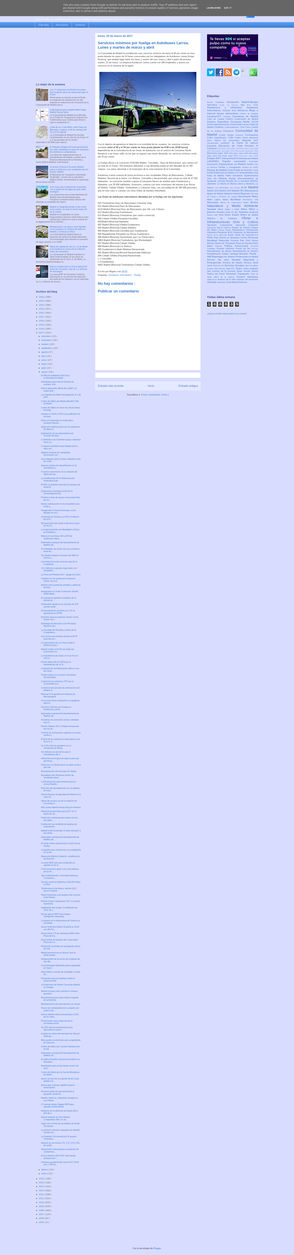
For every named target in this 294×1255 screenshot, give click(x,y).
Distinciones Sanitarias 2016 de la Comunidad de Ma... (57, 492)
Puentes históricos (226, 248)
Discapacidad (214, 143)
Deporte (248, 140)
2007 (41, 1214)
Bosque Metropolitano (228, 113)
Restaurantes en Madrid (247, 257)
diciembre (46, 336)
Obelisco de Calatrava (224, 218)
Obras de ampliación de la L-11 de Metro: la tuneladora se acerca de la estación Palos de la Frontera (69, 249)
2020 (41, 321)
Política (229, 245)
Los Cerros (235, 188)
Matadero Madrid (232, 193)
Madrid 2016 (213, 191)
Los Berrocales (222, 188)
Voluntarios (221, 282)
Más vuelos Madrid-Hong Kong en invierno (61, 807)
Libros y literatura (246, 184)
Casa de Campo (216, 119)
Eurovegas (253, 161)
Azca (235, 110)
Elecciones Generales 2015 (229, 148)
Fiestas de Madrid (217, 170)
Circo (248, 127)
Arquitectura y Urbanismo (227, 107)
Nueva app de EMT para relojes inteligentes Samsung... (55, 915)
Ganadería (238, 175)
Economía (212, 146)
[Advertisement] (62, 55)
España (228, 161)
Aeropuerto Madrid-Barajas (242, 102)
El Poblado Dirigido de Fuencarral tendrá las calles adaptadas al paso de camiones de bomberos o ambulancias (69, 149)
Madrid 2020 (225, 191)
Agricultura (213, 105)
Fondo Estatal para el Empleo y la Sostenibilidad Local (232, 173)
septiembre (46, 348)
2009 (41, 1206)
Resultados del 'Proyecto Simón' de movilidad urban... (57, 776)
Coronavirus (251, 134)
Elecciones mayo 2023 (248, 156)
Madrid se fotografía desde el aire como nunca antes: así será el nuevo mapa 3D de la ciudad (68, 209)
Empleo (211, 158)
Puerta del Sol (244, 248)
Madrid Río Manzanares (245, 190)
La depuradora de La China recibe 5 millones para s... (58, 644)
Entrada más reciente (111, 385)
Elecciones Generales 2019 (223, 151)
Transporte (243, 273)
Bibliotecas (243, 110)
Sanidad (237, 259)
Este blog (44, 24)
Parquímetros (239, 230)
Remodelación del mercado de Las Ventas (60, 1004)
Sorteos (222, 269)
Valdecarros (212, 279)
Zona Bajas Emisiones (236, 282)
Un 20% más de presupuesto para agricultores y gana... (57, 1028)
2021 (41, 317)
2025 (41, 301)
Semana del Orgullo (233, 262)
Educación (225, 145)
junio (43, 360)
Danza (218, 140)
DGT (256, 140)
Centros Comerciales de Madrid (242, 119)
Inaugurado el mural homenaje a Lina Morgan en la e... (58, 511)
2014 (41, 1186)
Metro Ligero (215, 199)
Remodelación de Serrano (245, 251)
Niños (245, 209)
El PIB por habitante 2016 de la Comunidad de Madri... (55, 376)
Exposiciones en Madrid (233, 164)
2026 (41, 297)
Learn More (214, 8)
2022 (41, 313)
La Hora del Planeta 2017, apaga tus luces (60, 574)
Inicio (151, 385)
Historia (224, 178)
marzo (44, 372)
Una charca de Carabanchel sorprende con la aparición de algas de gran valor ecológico (68, 189)
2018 (41, 329)
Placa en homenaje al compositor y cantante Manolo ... (57, 421)
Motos (227, 199)
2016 (41, 1178)
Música (254, 202)
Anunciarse (62, 24)
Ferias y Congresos (230, 167)
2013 (41, 1190)
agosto (44, 352)
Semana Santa (251, 262)
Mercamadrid (245, 196)
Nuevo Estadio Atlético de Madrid (241, 215)
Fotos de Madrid (216, 175)
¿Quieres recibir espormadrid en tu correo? (227, 313)
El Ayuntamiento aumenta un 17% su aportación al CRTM (58, 611)
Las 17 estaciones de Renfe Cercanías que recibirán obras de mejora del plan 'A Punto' (69, 92)
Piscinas (235, 240)
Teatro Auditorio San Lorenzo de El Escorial (232, 269)
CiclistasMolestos (232, 127)
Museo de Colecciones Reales (235, 202)
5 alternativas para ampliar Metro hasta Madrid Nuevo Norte (68, 111)
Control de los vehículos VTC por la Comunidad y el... (57, 682)
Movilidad (236, 199)
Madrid (253, 187)
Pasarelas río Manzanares (245, 232)
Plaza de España (244, 243)
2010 (41, 1202)
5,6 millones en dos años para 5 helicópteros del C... (56, 753)
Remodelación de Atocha (220, 251)
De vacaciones (232, 140)
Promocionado (243, 246)
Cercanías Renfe (241, 121)
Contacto (80, 24)
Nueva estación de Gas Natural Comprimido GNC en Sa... (55, 1118)
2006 (41, 1218)
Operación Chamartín (247, 225)
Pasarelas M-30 (225, 232)
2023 (41, 309)
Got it (228, 8)
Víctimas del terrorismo (247, 279)
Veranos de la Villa (227, 279)
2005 (41, 1222)
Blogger (157, 1248)
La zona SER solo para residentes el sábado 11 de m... (58, 864)
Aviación (227, 110)
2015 (41, 1182)
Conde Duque (227, 135)
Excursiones (213, 164)
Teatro (239, 268)
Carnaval (227, 116)
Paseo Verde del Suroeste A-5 (243, 235)
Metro (255, 196)
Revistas (212, 260)
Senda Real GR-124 (216, 266)
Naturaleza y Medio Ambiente (232, 206)
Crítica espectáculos (217, 138)
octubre (45, 344)
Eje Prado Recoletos (244, 146)
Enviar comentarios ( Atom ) (155, 394)
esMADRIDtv (214, 161)
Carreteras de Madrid (245, 116)
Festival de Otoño (250, 167)
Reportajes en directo (224, 256)
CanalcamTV (215, 116)
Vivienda (212, 282)
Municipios (213, 202)
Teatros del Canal (216, 274)
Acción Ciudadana (217, 102)
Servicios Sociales (235, 265)
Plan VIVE (246, 240)
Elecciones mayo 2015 (239, 153)
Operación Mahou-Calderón (219, 228)
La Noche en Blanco (227, 184)
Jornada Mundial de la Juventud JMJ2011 (237, 181)
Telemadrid (231, 274)
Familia (250, 164)
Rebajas (255, 249)
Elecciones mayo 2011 (218, 153)
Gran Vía (213, 178)
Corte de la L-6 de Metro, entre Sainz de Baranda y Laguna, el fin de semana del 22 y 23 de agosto (68, 129)
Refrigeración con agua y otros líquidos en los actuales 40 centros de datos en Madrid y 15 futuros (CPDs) (68, 229)
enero (44, 1173)
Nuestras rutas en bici (228, 212)
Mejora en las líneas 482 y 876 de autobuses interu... (56, 537)
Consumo (240, 135)
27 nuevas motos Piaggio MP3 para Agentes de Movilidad (57, 1105)
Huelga (137, 275)
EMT (219, 158)
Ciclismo (220, 127)
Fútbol (229, 175)
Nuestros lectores (248, 212)
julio (43, 356)
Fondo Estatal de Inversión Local (242, 170)
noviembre (46, 340)
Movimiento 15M (250, 200)
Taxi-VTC (230, 268)
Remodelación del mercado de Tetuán (58, 771)
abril (43, 368)
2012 (41, 1194)
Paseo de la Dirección (217, 235)
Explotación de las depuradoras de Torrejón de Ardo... (57, 434)
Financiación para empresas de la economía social (56, 1022)
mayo (44, 364)
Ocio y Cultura (245, 222)
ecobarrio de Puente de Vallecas (239, 143)
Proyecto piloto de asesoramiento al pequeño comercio (57, 1092)
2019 (41, 325)
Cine (243, 127)
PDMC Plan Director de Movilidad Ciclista (227, 237)
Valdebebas (252, 277)
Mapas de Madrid (215, 193)
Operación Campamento (221, 225)
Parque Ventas (225, 230)
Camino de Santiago (249, 114)
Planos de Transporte (225, 243)
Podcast (219, 246)
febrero (44, 1169)
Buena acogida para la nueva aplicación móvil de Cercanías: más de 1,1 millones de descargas (68, 269)
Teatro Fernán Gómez (247, 271)
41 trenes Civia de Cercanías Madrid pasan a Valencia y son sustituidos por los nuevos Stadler (69, 169)
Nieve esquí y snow (229, 209)
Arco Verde (252, 105)
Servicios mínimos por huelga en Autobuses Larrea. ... (56, 708)
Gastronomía (251, 175)
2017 (41, 333)
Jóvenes (212, 183)
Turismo (241, 276)
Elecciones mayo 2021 (228, 156)
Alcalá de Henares (230, 105)
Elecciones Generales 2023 (246, 151)
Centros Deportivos (219, 121)
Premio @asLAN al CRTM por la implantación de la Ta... (56, 663)
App (244, 105)
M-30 (244, 187)
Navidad (212, 209)
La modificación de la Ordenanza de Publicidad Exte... (58, 479)
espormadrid (241, 161)
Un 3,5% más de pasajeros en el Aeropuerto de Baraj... (56, 746)
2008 (41, 1210)
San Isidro (225, 260)
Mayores (246, 193)
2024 (41, 305)
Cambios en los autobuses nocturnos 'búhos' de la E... (58, 579)
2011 (41, 1198)
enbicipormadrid (229, 158)
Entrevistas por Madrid (247, 158)
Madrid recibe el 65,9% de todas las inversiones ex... (57, 650)
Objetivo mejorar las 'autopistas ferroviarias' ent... (55, 453)
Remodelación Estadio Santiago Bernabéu (228, 254)
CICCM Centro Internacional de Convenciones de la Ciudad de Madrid (232, 125)
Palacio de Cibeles (241, 227)
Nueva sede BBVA (216, 215)
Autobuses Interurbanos (120, 275)
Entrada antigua (188, 385)
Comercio (229, 131)
